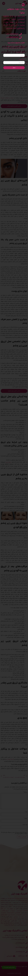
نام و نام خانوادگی (20, 52)
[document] (14, 488)
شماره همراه (22, 59)
